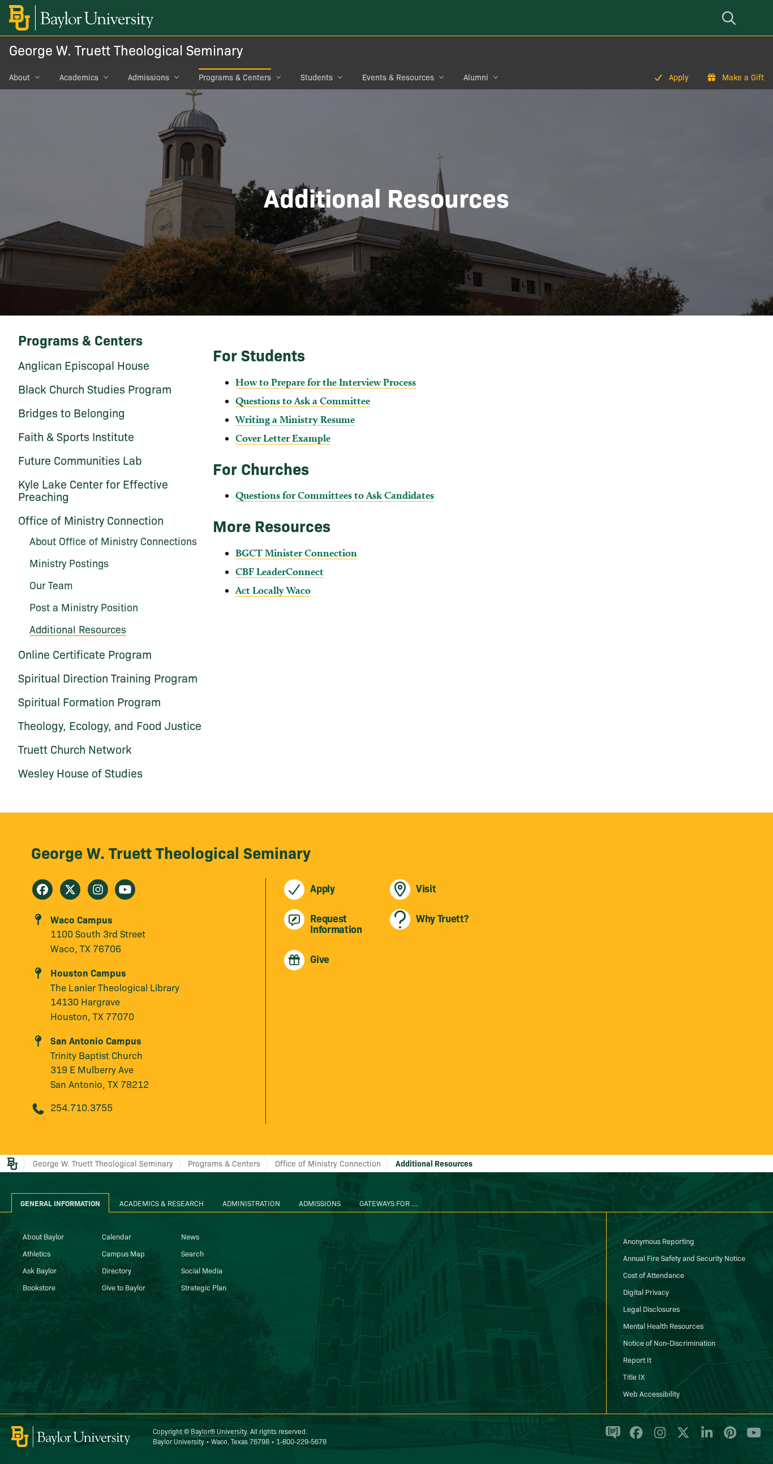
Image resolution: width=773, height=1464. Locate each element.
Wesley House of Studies (80, 772)
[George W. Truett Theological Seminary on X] (70, 889)
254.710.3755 (81, 1106)
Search (192, 1253)
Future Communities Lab (80, 460)
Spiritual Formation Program (89, 701)
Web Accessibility (651, 1393)
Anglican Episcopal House (83, 365)
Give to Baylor (123, 1287)
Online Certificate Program (85, 654)
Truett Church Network (75, 749)
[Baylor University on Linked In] (704, 1437)
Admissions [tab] (320, 1203)
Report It (637, 1359)
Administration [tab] (251, 1203)
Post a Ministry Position (83, 607)
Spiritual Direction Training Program (107, 677)
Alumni (475, 77)
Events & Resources (398, 77)
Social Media (201, 1270)
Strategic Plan (203, 1287)
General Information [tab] (60, 1203)
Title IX (634, 1376)
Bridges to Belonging (71, 412)
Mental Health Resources (663, 1325)
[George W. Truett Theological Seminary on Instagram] (98, 889)
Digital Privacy (646, 1291)
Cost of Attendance (653, 1274)
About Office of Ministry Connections (113, 541)
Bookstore (39, 1287)
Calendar (116, 1236)
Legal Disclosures (651, 1308)
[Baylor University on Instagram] (657, 1437)
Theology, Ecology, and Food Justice (109, 725)
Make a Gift (743, 77)
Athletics (36, 1253)
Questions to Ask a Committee (302, 401)
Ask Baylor (40, 1270)
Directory (116, 1270)
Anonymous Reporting (658, 1241)
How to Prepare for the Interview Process (325, 382)
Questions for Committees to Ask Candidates (334, 495)
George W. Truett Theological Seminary (126, 49)
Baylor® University (219, 1431)
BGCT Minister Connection (296, 553)
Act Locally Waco (273, 590)
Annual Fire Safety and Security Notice (684, 1258)
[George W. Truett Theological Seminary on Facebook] (42, 889)
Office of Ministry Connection (91, 520)
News (190, 1236)
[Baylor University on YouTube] (751, 1437)
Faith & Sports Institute (76, 436)
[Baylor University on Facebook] (634, 1437)
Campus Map (123, 1253)
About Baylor (43, 1236)
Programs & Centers (235, 77)
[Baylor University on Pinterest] (728, 1437)
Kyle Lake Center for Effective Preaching (93, 490)
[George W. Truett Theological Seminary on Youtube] (125, 889)
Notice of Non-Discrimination (669, 1342)
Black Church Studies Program (94, 388)
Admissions (148, 77)
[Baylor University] (79, 18)
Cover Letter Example (282, 438)
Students (316, 77)
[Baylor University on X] (681, 1437)
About (19, 77)
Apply (679, 77)
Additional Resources (77, 629)
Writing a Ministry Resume (295, 419)
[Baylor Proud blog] (610, 1437)
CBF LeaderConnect (279, 571)
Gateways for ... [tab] (388, 1203)
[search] (730, 18)
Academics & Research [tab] (161, 1203)
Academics (78, 77)
